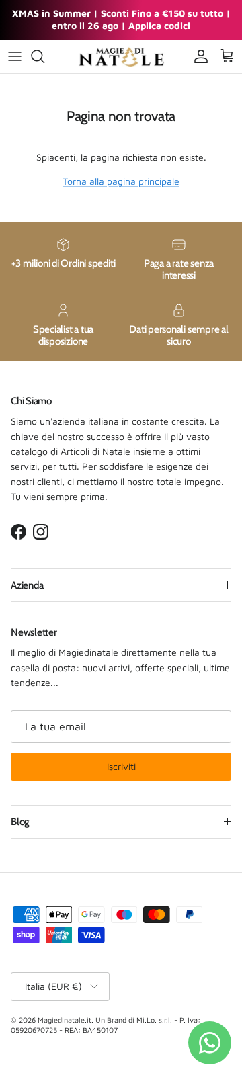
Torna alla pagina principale (121, 181)
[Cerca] (44, 56)
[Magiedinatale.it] (121, 56)
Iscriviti (121, 766)
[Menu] (15, 56)
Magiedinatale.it (64, 1019)
